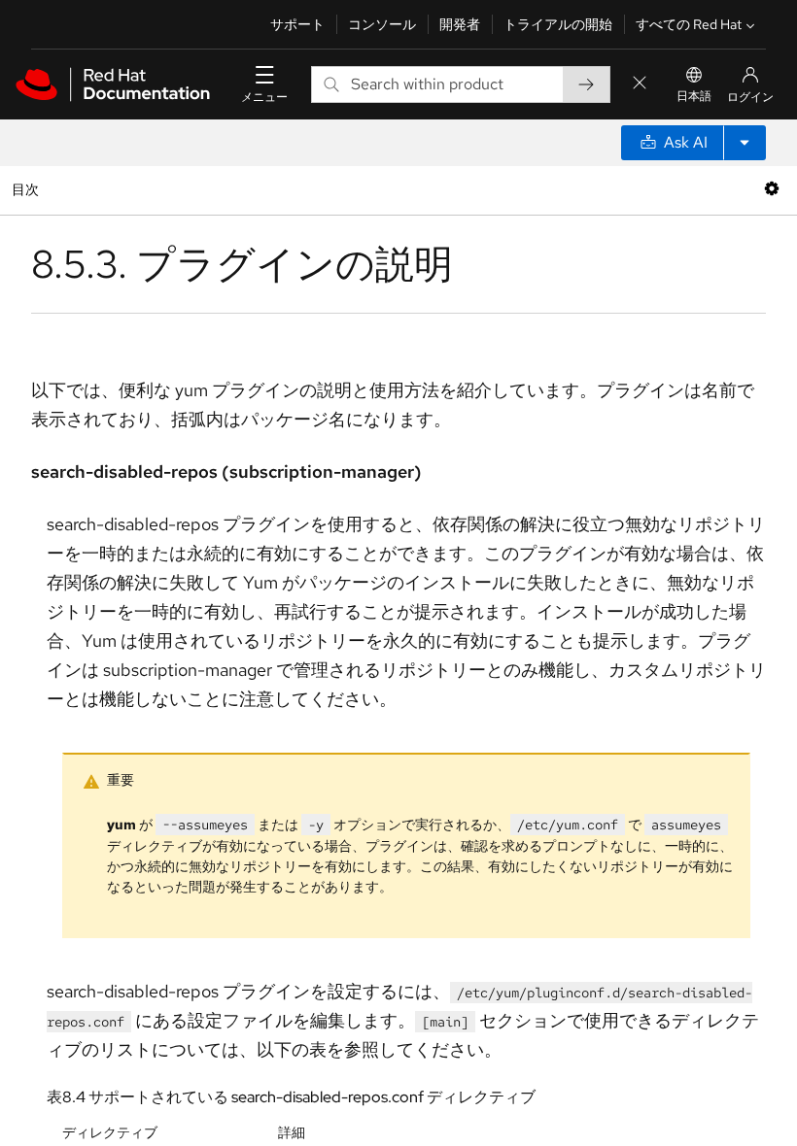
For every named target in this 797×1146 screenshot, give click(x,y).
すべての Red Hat (689, 24)
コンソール (382, 24)
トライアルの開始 (557, 24)
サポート (297, 24)
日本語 (693, 96)
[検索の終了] (639, 84)
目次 (28, 189)
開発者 (459, 24)
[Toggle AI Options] (744, 142)
